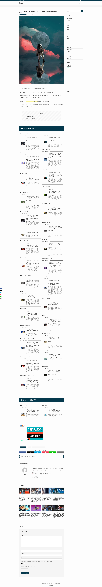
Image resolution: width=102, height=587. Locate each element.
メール (22, 553)
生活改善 (69, 56)
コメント (23, 535)
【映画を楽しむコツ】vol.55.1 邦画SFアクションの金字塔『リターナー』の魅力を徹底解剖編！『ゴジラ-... (55, 372)
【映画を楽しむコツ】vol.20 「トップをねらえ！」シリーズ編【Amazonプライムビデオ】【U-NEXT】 (32, 179)
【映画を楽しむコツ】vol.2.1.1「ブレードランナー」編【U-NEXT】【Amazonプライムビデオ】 (55, 155)
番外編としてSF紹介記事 (31, 118)
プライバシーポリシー (50, 583)
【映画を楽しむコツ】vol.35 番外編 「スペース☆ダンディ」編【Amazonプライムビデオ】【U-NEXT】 (32, 262)
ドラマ (69, 38)
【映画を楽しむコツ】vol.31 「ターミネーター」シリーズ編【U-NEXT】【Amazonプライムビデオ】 (55, 228)
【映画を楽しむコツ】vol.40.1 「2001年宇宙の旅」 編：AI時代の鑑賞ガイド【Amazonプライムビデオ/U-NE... (54, 282)
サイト (22, 557)
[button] (22, 452)
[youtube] (38, 477)
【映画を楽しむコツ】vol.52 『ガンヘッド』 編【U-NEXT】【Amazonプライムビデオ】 (55, 356)
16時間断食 (70, 18)
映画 (24, 14)
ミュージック (70, 45)
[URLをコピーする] (60, 452)
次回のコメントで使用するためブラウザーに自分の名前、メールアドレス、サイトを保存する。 (38, 561)
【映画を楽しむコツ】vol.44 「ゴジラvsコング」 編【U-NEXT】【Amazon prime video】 (32, 314)
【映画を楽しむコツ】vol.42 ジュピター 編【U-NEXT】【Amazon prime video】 (32, 296)
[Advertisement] (75, 133)
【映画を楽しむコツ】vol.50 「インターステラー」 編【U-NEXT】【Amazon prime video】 (54, 339)
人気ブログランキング (70, 67)
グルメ (69, 29)
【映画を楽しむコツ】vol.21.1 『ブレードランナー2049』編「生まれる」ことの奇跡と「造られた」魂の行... (55, 174)
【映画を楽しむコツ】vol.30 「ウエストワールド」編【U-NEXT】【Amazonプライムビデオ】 (54, 209)
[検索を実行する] (82, 11)
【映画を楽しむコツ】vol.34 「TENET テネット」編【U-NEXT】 (54, 245)
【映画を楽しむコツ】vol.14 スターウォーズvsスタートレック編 (32, 139)
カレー (69, 25)
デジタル (69, 36)
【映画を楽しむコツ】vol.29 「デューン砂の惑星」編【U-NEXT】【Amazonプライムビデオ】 (32, 217)
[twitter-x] (34, 477)
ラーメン (69, 47)
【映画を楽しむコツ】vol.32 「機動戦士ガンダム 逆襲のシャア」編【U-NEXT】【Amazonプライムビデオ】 (32, 380)
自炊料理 (69, 58)
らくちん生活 (70, 49)
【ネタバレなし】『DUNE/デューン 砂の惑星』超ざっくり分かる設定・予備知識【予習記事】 (33, 411)
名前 (22, 549)
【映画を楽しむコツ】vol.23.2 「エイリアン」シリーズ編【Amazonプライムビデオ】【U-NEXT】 (54, 191)
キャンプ (69, 27)
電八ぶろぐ (22, 3)
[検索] (82, 0)
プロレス (69, 42)
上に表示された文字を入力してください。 (28, 566)
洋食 (69, 53)
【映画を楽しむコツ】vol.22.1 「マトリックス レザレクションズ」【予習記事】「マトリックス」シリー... (32, 198)
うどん (69, 20)
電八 (25, 474)
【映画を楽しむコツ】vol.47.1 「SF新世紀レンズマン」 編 (32, 330)
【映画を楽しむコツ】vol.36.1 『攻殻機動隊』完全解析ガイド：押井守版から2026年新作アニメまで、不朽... (54, 264)
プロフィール (57, 583)
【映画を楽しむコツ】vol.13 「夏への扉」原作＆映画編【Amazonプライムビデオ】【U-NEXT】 (54, 411)
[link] (32, 477)
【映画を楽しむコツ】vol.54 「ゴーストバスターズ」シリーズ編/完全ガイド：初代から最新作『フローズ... (32, 362)
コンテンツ (21, 14)
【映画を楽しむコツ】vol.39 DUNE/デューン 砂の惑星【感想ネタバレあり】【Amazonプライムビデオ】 (32, 281)
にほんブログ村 (23, 440)
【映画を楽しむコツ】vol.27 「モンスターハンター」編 (32, 233)
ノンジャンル (70, 40)
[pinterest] (36, 477)
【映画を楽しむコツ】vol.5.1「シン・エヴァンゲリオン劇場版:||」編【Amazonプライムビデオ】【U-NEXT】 (32, 344)
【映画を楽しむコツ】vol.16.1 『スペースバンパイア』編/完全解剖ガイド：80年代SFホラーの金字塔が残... (32, 158)
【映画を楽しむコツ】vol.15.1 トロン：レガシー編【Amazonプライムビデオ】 (54, 139)
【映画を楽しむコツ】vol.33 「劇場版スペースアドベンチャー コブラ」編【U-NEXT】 (32, 245)
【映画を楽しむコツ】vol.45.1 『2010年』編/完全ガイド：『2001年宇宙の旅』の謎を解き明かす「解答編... (54, 321)
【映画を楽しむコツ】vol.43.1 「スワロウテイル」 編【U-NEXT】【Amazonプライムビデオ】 (54, 304)
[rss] (80, 0)
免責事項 (44, 583)
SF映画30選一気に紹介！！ (31, 116)
